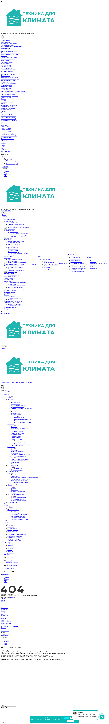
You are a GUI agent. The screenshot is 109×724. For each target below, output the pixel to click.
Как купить (10, 527)
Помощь (3, 628)
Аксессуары (14, 476)
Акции (3, 600)
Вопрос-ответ (5, 631)
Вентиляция (14, 450)
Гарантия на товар (6, 623)
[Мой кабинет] (1, 384)
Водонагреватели (19, 417)
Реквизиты (4, 609)
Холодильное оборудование (19, 497)
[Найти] (2, 37)
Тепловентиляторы (19, 442)
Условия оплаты (5, 620)
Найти (2, 707)
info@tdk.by (5, 167)
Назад (11, 396)
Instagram (6, 171)
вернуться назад (5, 597)
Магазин (3, 618)
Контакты (3, 612)
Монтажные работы (16, 513)
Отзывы (3, 611)
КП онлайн (4, 625)
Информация (4, 615)
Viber (5, 174)
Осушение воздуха (16, 468)
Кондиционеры (15, 402)
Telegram (6, 173)
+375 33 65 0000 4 (6, 151)
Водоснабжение (15, 413)
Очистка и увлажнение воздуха (20, 459)
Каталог (9, 397)
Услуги (9, 508)
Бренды (3, 603)
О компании (4, 608)
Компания (10, 545)
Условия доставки (6, 621)
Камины (13, 488)
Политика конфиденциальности (10, 626)
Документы (4, 614)
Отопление (14, 427)
